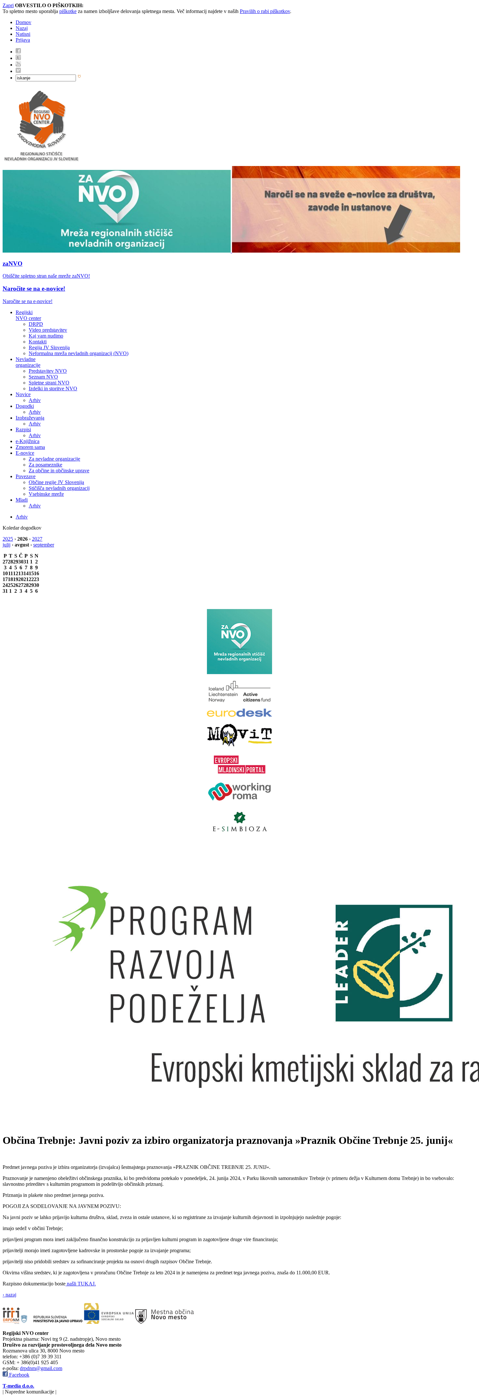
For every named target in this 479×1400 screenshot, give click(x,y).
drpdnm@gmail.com (41, 1368)
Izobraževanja (30, 418)
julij (6, 545)
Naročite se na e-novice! (34, 288)
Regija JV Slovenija (49, 347)
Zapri (8, 5)
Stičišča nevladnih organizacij (59, 488)
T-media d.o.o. (18, 1386)
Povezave (26, 476)
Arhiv (35, 400)
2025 (8, 539)
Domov (23, 22)
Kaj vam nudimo (46, 336)
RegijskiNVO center (28, 315)
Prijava (23, 40)
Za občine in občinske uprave (59, 470)
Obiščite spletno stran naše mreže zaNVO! (46, 276)
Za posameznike (45, 464)
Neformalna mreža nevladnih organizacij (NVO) (78, 353)
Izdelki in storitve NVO (53, 388)
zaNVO (12, 263)
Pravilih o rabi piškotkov (265, 11)
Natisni (23, 34)
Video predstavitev (48, 330)
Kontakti (38, 341)
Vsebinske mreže (46, 494)
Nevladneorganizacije (28, 362)
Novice (23, 394)
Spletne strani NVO (49, 382)
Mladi (22, 500)
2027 (37, 539)
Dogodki (25, 406)
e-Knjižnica (27, 441)
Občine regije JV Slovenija (56, 482)
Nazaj (22, 28)
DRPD (36, 324)
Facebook (18, 1375)
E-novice (25, 453)
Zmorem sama (30, 447)
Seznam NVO (43, 377)
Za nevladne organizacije (54, 459)
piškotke (68, 11)
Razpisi (23, 429)
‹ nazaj (9, 1294)
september (43, 545)
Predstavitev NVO (48, 371)
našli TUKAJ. (80, 1283)
